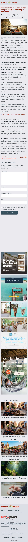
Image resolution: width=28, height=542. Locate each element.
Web (2, 199)
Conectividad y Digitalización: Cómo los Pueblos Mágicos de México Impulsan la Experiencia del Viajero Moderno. (14, 438)
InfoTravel (12, 522)
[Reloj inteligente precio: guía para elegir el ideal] (14, 489)
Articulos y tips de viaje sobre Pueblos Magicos (9, 37)
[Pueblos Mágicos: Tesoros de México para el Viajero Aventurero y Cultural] (14, 409)
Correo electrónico (6, 193)
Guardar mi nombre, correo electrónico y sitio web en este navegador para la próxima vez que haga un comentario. (14, 207)
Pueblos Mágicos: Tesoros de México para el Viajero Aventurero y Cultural (14, 418)
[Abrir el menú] (26, 2)
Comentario (4, 171)
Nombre (3, 187)
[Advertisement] (14, 234)
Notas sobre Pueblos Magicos (16, 17)
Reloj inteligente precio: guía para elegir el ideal (14, 497)
